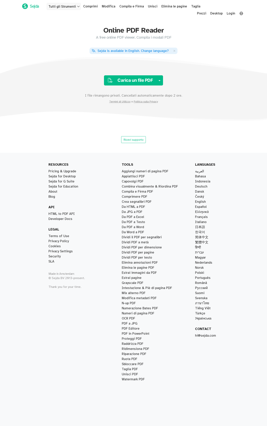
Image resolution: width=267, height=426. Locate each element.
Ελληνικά (202, 212)
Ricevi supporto (133, 139)
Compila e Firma (131, 6)
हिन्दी (198, 247)
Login (231, 13)
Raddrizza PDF (132, 344)
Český (199, 196)
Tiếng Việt (203, 308)
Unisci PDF (130, 374)
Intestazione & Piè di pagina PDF (147, 288)
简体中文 (201, 237)
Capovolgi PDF (132, 181)
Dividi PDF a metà (135, 242)
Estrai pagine (132, 278)
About (52, 191)
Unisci (152, 6)
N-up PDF (129, 303)
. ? (133, 51)
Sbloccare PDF (132, 364)
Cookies (54, 246)
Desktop (216, 13)
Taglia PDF (130, 369)
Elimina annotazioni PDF (140, 262)
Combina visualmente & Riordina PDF (150, 186)
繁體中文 (201, 242)
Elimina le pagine (174, 6)
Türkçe (200, 313)
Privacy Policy (58, 241)
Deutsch (201, 186)
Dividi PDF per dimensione (142, 247)
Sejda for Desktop (62, 176)
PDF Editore (131, 328)
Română (201, 283)
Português (203, 278)
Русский (201, 288)
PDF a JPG (129, 323)
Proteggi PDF (132, 339)
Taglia (195, 6)
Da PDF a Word (133, 227)
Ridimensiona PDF (135, 349)
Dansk (199, 191)
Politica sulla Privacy (146, 101)
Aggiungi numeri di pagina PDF (145, 171)
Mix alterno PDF (133, 293)
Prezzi (201, 13)
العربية (199, 171)
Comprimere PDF (134, 196)
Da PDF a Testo (133, 222)
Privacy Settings (60, 251)
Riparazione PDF (134, 354)
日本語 (200, 227)
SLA (51, 261)
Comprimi (90, 6)
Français (201, 217)
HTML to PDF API (61, 214)
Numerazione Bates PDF (140, 308)
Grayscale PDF (132, 283)
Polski (199, 273)
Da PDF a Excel (133, 217)
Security (54, 256)
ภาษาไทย (202, 303)
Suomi (199, 293)
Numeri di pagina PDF (138, 313)
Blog (51, 196)
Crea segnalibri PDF (136, 202)
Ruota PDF (129, 359)
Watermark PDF (133, 379)
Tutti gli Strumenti (62, 6)
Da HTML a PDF (133, 207)
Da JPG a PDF (132, 212)
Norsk (199, 267)
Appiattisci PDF (133, 176)
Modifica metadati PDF (139, 298)
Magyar (200, 257)
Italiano (201, 222)
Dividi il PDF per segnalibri (142, 237)
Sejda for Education (63, 186)
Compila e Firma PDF (137, 191)
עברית (199, 252)
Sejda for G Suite (61, 181)
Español (201, 207)
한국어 (200, 232)
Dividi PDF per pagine (138, 252)
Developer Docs (60, 219)
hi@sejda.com (205, 335)
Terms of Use (58, 236)
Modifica (108, 6)
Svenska (201, 298)
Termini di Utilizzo (120, 101)
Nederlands (203, 262)
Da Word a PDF (133, 232)
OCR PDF (128, 318)
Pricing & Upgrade (62, 171)
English (200, 202)
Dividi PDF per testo (137, 257)
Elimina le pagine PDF (138, 267)
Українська (203, 318)
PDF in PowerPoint (135, 333)
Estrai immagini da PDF (139, 273)
